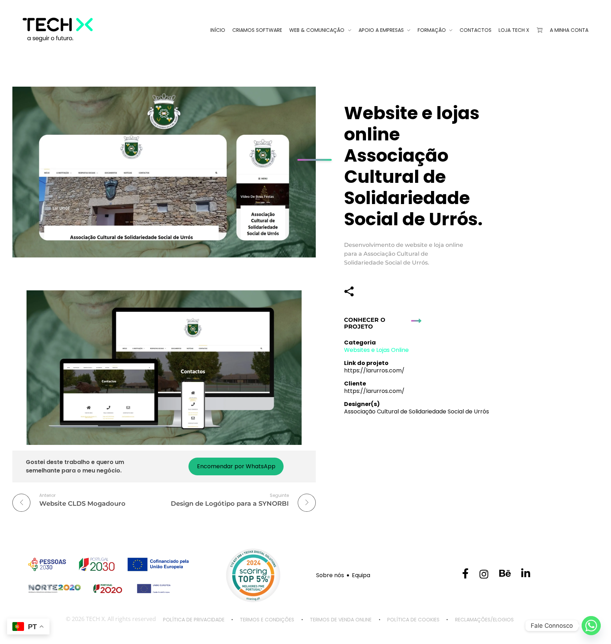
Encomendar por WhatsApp (236, 466)
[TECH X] (76, 30)
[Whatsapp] (591, 625)
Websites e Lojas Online (376, 350)
